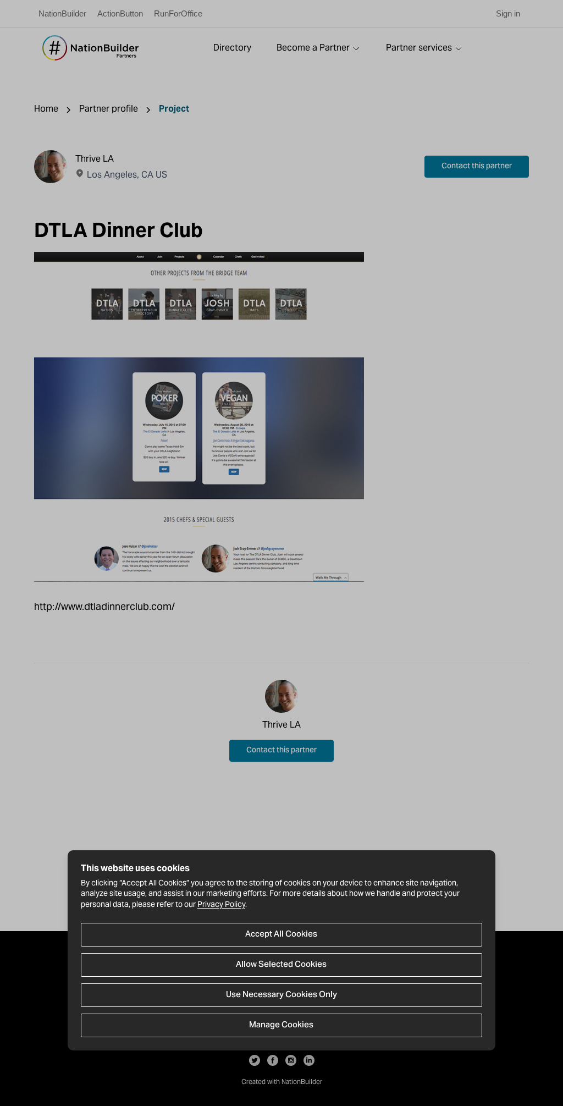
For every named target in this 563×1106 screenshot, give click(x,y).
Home (46, 108)
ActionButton (120, 13)
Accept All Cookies (281, 934)
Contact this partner (476, 166)
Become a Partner (313, 47)
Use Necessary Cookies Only (281, 995)
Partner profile (108, 108)
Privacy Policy (221, 904)
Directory (232, 47)
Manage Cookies (281, 1025)
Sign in (508, 13)
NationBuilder (62, 13)
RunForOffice (178, 13)
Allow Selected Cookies (281, 964)
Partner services (419, 47)
